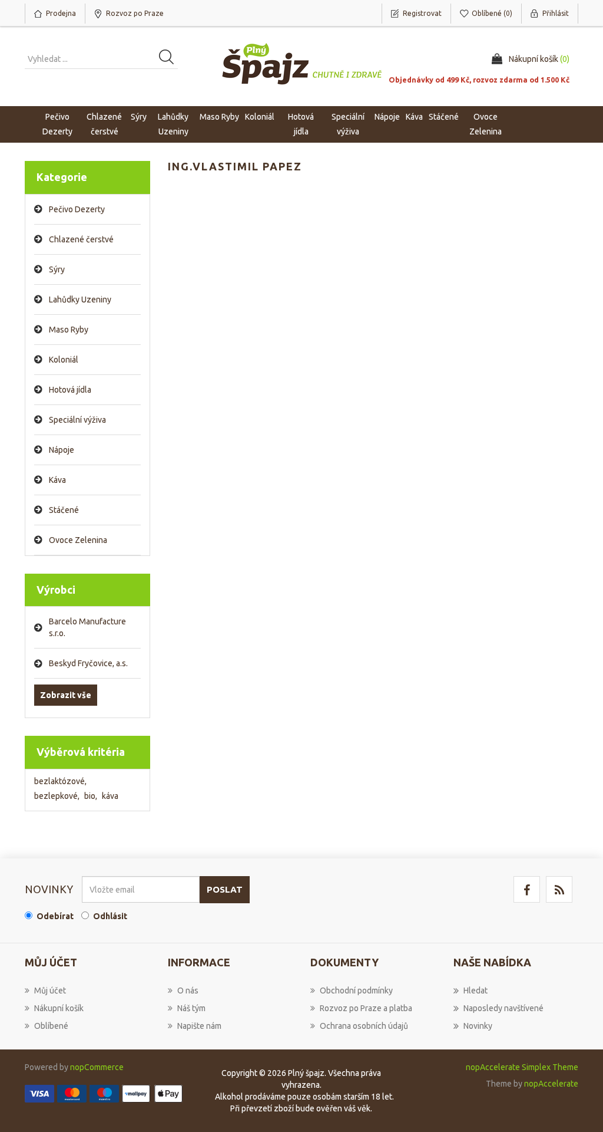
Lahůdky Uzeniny (80, 299)
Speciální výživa (77, 419)
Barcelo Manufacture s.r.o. (87, 627)
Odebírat (55, 916)
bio (90, 796)
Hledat (475, 990)
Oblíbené (51, 1026)
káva (110, 796)
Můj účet (50, 990)
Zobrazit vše (65, 695)
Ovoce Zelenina (78, 540)
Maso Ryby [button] (219, 116)
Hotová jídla (70, 389)
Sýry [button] (139, 116)
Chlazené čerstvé (81, 239)
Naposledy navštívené (503, 1008)
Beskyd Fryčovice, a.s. (88, 663)
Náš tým (191, 1008)
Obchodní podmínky (356, 990)
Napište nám (199, 1026)
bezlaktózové (60, 781)
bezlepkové (56, 796)
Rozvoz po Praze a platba (366, 1008)
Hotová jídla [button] (301, 124)
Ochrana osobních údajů (364, 1026)
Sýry (57, 269)
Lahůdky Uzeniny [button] (173, 124)
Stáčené (64, 510)
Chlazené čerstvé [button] (104, 124)
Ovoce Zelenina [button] (485, 124)
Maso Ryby (68, 329)
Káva (414, 116)
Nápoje (61, 450)
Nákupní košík (59, 1008)
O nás (187, 990)
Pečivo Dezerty (77, 209)
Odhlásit (110, 916)
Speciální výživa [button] (348, 124)
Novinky (477, 1026)
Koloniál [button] (259, 116)
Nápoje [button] (387, 116)
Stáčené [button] (444, 116)
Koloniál (63, 359)
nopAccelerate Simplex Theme (522, 1067)
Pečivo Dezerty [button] (57, 124)
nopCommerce (97, 1067)
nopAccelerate (551, 1083)
